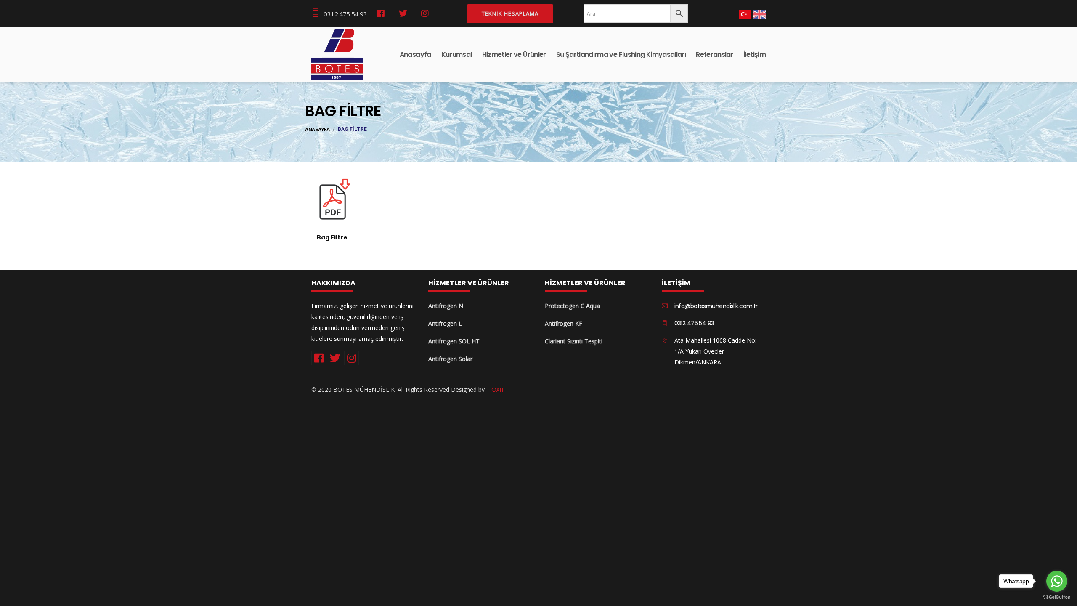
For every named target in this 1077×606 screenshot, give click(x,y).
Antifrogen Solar (450, 359)
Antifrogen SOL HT (454, 341)
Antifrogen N (445, 306)
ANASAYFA (317, 130)
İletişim (754, 54)
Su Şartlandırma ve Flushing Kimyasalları (621, 54)
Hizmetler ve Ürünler (514, 54)
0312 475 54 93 (345, 14)
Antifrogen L (445, 323)
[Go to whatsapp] (1056, 581)
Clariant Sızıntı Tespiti (573, 341)
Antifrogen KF (563, 323)
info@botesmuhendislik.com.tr (716, 306)
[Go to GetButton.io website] (1056, 597)
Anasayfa (415, 54)
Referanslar (714, 54)
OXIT (497, 389)
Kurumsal (456, 54)
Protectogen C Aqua (572, 306)
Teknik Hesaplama (510, 13)
